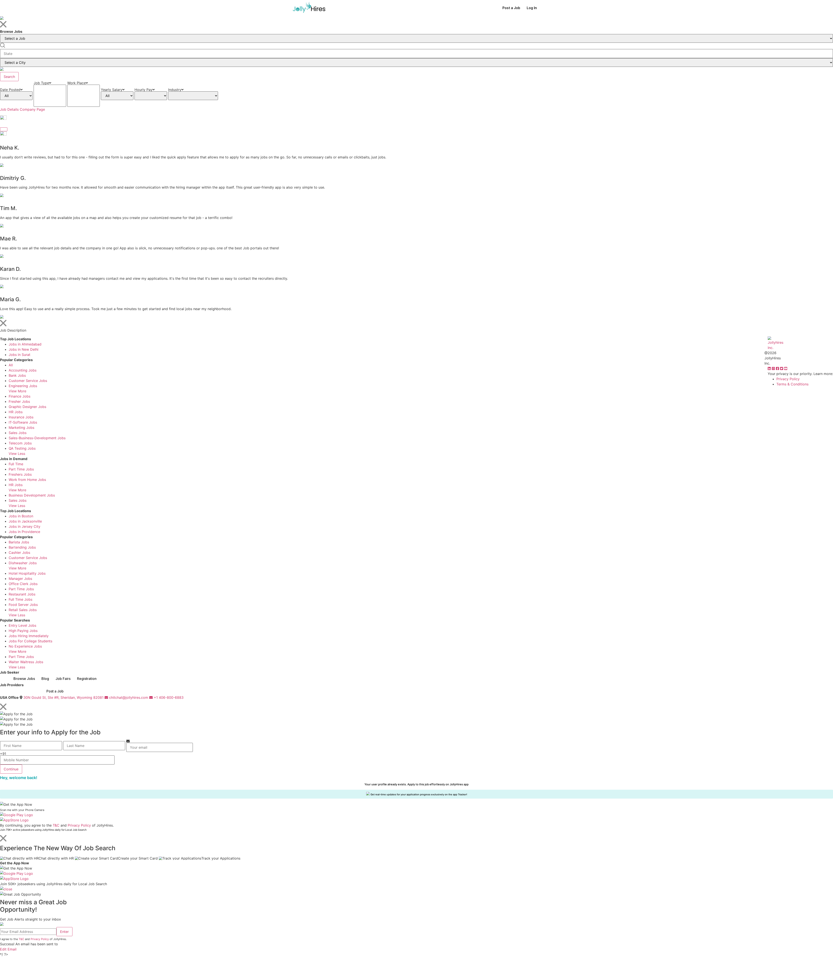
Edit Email (8, 949)
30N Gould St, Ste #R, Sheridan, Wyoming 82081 (63, 697)
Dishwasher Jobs (23, 563)
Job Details (9, 109)
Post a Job (511, 8)
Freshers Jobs (20, 474)
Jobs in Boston (21, 516)
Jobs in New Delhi (23, 349)
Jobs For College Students (30, 641)
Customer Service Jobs (28, 380)
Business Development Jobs (32, 495)
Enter (64, 931)
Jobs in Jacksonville (25, 521)
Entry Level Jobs (22, 625)
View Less (17, 453)
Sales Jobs (17, 433)
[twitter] (782, 368)
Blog (45, 678)
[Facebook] (778, 368)
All (11, 365)
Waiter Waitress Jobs (26, 662)
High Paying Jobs (23, 630)
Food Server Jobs (23, 604)
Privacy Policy (788, 379)
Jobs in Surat (19, 354)
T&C (56, 825)
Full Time (16, 464)
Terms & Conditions (792, 384)
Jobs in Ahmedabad (25, 344)
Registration (87, 678)
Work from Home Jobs (27, 479)
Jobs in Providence (24, 531)
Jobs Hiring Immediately (29, 636)
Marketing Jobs (21, 427)
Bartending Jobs (22, 547)
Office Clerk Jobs (23, 584)
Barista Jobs (19, 542)
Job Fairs (63, 678)
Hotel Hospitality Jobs (27, 573)
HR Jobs (16, 412)
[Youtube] (785, 368)
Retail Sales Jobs (23, 610)
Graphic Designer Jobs (27, 407)
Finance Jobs (19, 396)
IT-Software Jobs (23, 422)
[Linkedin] (770, 368)
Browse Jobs (24, 678)
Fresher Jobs (19, 401)
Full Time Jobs (20, 599)
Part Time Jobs (21, 469)
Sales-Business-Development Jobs (37, 438)
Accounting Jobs (22, 370)
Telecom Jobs (20, 443)
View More (17, 391)
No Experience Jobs (25, 646)
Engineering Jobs (23, 386)
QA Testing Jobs (22, 448)
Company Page (32, 109)
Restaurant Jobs (22, 594)
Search (9, 76)
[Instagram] (774, 368)
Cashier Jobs (19, 552)
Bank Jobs (17, 375)
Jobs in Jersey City (24, 526)
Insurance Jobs (21, 417)
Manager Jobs (20, 578)
